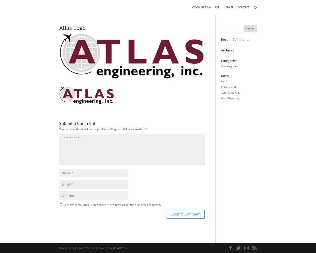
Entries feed (228, 87)
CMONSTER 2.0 (201, 7)
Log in (224, 81)
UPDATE (229, 7)
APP (217, 7)
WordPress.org (230, 98)
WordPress (120, 248)
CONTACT (243, 7)
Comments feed (230, 92)
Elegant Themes (85, 248)
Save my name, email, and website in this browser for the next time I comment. (112, 205)
